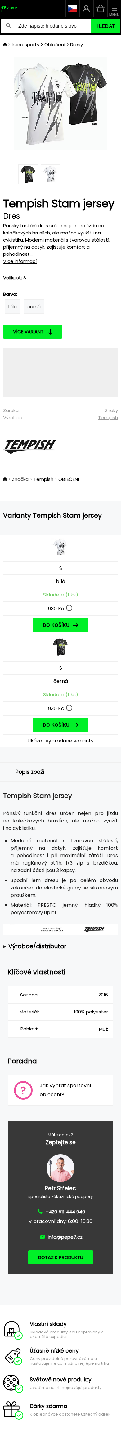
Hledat (105, 26)
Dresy (76, 44)
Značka (20, 479)
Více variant (28, 331)
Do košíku (56, 625)
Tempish (108, 417)
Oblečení (54, 44)
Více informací (20, 261)
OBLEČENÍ (68, 479)
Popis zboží (30, 772)
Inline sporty (25, 44)
